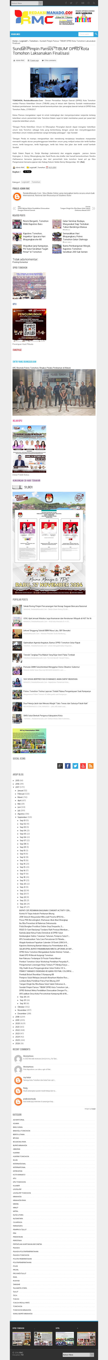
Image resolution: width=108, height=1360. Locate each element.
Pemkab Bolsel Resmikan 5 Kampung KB (36, 974)
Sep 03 (23, 827)
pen (14, 1233)
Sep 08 (23, 844)
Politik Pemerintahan (22, 1259)
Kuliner (16, 1186)
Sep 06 (23, 837)
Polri (15, 1266)
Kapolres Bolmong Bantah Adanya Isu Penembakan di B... (43, 945)
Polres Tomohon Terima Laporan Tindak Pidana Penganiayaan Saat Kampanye (57, 691)
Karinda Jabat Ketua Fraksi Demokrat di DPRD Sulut (41, 933)
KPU (14, 1178)
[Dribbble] (88, 3)
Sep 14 (23, 864)
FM (22, 1355)
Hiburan (16, 1149)
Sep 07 (23, 840)
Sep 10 (23, 850)
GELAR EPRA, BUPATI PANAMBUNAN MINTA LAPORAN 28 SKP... (46, 949)
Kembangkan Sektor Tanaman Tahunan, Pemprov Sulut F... (44, 936)
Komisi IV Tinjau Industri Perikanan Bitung (36, 913)
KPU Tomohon (19, 1182)
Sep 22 (23, 890)
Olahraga (17, 1222)
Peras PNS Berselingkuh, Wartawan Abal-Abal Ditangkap (43, 920)
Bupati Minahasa (20, 1145)
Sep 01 (23, 820)
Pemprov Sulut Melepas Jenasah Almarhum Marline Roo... (44, 977)
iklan (15, 1160)
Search (96, 34)
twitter (76, 766)
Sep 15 (23, 867)
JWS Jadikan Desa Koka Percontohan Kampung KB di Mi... (43, 994)
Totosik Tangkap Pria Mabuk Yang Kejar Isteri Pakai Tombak (49, 655)
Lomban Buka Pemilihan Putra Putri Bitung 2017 (39, 981)
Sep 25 (23, 900)
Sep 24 (23, 897)
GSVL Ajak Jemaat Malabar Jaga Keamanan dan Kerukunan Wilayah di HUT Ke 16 (57, 618)
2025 (17, 1040)
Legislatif (32, 167)
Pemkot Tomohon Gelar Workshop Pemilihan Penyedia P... (44, 962)
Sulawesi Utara (20, 1288)
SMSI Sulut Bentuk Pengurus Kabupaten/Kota (42, 715)
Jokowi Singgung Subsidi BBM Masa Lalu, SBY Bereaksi (46, 630)
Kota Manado (19, 1175)
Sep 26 (23, 904)
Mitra (15, 1211)
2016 (17, 784)
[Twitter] (71, 3)
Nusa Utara (18, 1215)
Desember (22, 1013)
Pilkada (16, 1248)
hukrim (16, 1153)
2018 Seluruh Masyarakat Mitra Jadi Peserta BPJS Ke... (42, 917)
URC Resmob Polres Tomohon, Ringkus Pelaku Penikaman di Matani (42, 368)
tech (15, 1295)
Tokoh (16, 1299)
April (20, 800)
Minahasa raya (19, 1200)
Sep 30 (23, 1003)
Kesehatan (17, 1171)
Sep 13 (23, 860)
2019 (17, 1020)
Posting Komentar (20, 262)
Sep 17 (23, 874)
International (19, 1167)
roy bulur (27, 1077)
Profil (16, 1270)
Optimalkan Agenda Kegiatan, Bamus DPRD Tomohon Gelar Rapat (51, 643)
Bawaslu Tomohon (21, 1131)
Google (93, 1109)
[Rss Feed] (94, 3)
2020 (17, 1023)
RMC (21, 1353)
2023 (17, 1033)
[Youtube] (83, 3)
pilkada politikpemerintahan (25, 1251)
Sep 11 (22, 854)
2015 (17, 780)
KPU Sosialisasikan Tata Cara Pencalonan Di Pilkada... (42, 939)
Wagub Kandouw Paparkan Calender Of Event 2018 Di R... (43, 942)
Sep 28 (23, 997)
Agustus (21, 814)
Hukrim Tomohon (21, 1156)
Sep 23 (23, 894)
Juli (19, 810)
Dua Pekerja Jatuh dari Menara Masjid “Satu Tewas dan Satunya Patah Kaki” (55, 703)
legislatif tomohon (22, 1193)
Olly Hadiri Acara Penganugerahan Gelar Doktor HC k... (43, 968)
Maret (20, 797)
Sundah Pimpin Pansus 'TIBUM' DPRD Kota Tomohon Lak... (44, 987)
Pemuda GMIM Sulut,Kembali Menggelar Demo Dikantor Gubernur (51, 667)
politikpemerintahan (22, 1262)
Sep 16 (23, 870)
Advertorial (18, 1120)
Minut (15, 1208)
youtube (83, 766)
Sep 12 (23, 857)
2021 (17, 1027)
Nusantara (18, 1218)
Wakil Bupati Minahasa (22, 1314)
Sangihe (16, 1284)
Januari (21, 790)
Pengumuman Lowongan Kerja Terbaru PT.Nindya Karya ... (44, 965)
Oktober (21, 1007)
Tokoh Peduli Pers (21, 1303)
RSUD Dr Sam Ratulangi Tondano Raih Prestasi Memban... (44, 930)
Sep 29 (23, 1000)
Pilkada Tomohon (21, 1255)
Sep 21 (23, 887)
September (23, 817)
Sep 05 (23, 834)
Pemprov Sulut (19, 1229)
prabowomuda (29, 1099)
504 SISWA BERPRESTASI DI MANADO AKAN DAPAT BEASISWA (50, 679)
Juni (19, 807)
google (60, 766)
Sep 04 (23, 830)
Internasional (19, 1164)
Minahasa (17, 1197)
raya (15, 1277)
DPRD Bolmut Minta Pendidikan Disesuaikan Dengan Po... (43, 990)
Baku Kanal (18, 1127)
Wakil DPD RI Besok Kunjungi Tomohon (36, 955)
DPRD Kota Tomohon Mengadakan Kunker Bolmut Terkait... (44, 952)
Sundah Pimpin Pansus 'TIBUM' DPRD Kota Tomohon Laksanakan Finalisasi (51, 50)
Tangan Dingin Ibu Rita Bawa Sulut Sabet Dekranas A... (42, 984)
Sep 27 (23, 907)
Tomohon (41, 167)
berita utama (18, 1134)
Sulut (15, 1292)
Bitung (16, 1138)
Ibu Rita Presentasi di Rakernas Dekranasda (37, 923)
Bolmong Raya (19, 1142)
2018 (17, 1017)
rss (91, 766)
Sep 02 (23, 824)
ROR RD (16, 1281)
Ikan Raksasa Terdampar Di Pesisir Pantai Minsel (40, 958)
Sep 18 (23, 877)
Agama (16, 1123)
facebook (68, 766)
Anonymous (28, 1056)
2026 (17, 1043)
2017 (17, 787)
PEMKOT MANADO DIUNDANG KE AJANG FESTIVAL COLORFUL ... (46, 971)
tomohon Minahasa (22, 1310)
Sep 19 (23, 880)
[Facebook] (66, 3)
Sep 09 (23, 847)
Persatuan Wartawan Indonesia (27, 1244)
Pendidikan (18, 1237)
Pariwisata (18, 1226)
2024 (17, 1037)
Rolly (25, 1088)
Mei (19, 804)
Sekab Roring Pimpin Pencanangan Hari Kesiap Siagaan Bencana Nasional (55, 606)
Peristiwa (17, 1240)
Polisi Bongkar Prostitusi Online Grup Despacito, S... (41, 926)
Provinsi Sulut (19, 1273)
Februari (21, 794)
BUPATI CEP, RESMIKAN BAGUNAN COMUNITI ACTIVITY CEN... (45, 910)
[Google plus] (77, 3)
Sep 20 (23, 884)
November (22, 1010)
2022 (17, 1030)
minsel (16, 1204)
